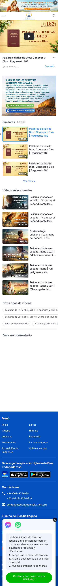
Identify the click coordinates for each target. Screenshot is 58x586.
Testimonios (9, 442)
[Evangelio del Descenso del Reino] (29, 16)
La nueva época (38, 442)
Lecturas (7, 436)
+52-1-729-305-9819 (19, 498)
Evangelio (35, 436)
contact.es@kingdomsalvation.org (27, 504)
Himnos (33, 430)
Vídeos (6, 430)
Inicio (5, 424)
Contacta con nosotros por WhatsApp (29, 578)
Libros (32, 424)
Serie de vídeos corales (17, 323)
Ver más (28, 181)
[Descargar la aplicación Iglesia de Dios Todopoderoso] (5, 474)
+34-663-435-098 (18, 493)
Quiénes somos (38, 448)
